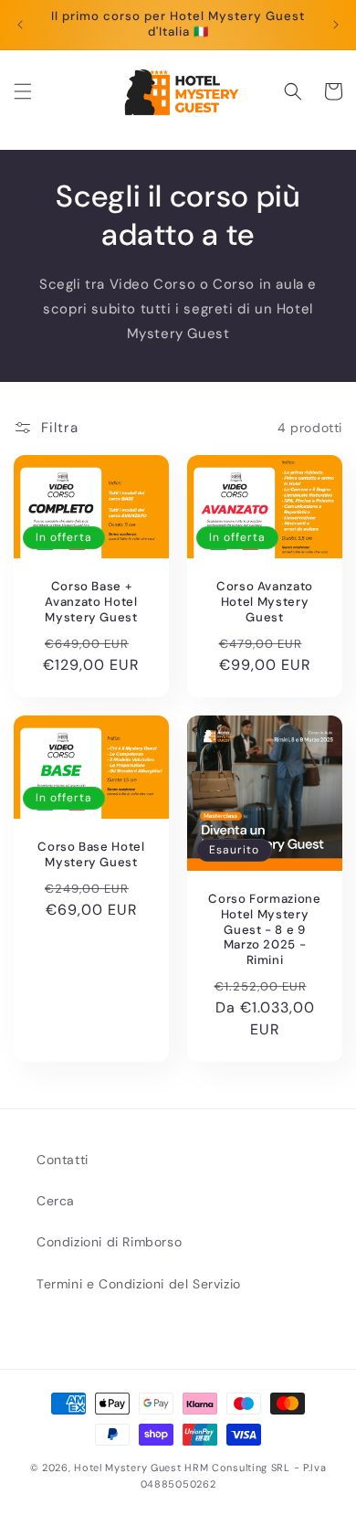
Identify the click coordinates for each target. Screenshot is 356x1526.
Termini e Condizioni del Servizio (139, 1284)
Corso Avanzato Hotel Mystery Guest (264, 603)
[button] (23, 91)
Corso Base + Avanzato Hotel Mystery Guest (91, 603)
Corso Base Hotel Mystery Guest (91, 855)
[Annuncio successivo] (336, 25)
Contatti (63, 1159)
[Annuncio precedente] (20, 25)
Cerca (56, 1200)
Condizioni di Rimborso (109, 1242)
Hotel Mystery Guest (127, 1467)
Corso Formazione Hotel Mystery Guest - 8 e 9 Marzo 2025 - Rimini (264, 930)
